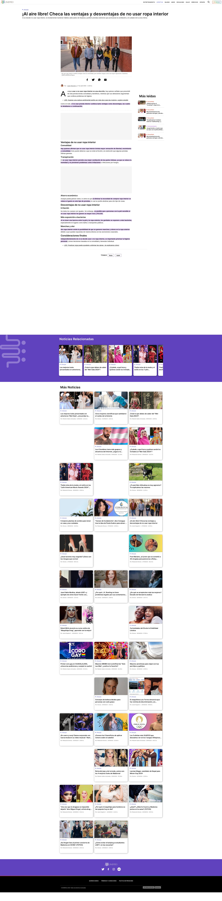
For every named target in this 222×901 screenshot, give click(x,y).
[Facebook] (108, 869)
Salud (188, 2)
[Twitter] (103, 869)
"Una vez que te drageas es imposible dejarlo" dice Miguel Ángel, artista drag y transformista (76, 809)
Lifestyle (160, 2)
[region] (111, 27)
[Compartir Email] (105, 79)
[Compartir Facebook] (87, 79)
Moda (110, 255)
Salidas (167, 2)
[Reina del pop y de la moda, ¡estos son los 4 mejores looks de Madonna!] (111, 758)
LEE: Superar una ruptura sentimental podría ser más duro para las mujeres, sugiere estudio (96, 100)
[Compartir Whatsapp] (99, 79)
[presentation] (161, 360)
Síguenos (216, 2)
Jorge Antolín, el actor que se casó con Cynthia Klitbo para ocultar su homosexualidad (155, 130)
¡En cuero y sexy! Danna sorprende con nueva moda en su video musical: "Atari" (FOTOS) (76, 737)
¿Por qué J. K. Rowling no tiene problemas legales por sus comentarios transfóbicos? (110, 595)
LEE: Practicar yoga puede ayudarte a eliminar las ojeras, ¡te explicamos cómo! (91, 245)
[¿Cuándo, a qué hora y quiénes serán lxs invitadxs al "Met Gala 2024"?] (120, 354)
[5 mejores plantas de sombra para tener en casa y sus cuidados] (76, 507)
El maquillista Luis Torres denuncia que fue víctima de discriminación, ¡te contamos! (145, 702)
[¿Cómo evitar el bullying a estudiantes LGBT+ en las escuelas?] (111, 829)
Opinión (202, 2)
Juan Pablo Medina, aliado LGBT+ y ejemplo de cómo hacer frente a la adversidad (74, 595)
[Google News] (119, 869)
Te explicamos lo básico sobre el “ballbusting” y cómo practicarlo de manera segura (155, 122)
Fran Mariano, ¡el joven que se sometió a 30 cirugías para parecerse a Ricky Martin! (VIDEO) (145, 559)
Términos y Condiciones (108, 881)
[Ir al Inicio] (7, 2)
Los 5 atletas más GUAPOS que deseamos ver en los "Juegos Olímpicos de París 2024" (145, 737)
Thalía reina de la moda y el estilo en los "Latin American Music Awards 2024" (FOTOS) (76, 487)
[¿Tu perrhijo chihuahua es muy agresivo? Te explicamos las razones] (145, 472)
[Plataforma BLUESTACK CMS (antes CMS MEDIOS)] (158, 887)
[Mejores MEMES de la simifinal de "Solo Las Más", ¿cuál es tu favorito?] (111, 650)
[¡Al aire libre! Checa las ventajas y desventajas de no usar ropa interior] (145, 507)
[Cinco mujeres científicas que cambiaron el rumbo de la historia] (111, 400)
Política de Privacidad (126, 881)
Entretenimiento (149, 2)
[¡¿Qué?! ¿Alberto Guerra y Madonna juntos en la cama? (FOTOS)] (145, 793)
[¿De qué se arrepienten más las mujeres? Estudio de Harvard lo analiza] (145, 579)
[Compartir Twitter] (93, 79)
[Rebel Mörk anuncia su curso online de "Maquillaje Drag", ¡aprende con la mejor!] (76, 615)
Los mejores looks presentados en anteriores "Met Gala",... (70, 369)
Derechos (194, 2)
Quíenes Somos (94, 881)
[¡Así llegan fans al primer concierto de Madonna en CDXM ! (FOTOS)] (76, 829)
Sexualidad (180, 2)
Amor (173, 2)
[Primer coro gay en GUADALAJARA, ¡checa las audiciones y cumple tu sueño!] (76, 650)
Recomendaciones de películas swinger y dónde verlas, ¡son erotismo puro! (155, 113)
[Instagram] (113, 869)
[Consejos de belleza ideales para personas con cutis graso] (111, 686)
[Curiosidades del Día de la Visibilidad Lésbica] (145, 615)
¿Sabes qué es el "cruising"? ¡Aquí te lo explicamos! (153, 105)
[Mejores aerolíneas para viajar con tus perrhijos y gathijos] (145, 650)
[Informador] (148, 887)
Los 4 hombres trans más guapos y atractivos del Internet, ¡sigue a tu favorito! (108, 451)
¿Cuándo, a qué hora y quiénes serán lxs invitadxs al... (119, 369)
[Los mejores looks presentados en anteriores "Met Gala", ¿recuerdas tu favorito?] (70, 354)
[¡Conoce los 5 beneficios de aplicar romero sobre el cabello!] (111, 722)
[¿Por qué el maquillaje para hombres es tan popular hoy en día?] (111, 793)
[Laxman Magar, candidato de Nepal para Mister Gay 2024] (145, 758)
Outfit (118, 255)
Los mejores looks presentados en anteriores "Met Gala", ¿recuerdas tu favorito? (74, 416)
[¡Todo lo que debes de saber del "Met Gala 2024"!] (95, 354)
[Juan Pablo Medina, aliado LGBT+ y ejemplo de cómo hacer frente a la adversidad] (76, 579)
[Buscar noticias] (208, 4)
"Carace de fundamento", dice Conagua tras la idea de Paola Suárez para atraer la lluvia (111, 523)
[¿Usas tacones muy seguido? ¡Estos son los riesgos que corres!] (76, 543)
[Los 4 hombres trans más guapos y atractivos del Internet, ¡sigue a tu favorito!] (111, 436)
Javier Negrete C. (72, 86)
